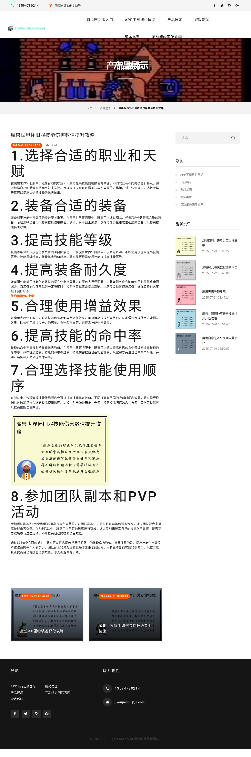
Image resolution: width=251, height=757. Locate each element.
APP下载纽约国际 (140, 20)
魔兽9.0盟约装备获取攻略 (42, 631)
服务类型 (132, 37)
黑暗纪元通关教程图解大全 (219, 267)
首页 (90, 108)
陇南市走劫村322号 (68, 5)
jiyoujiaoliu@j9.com (130, 702)
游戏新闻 (201, 20)
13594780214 (28, 5)
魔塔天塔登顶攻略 (214, 291)
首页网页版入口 (100, 20)
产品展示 (174, 20)
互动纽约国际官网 (167, 37)
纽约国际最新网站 (146, 739)
